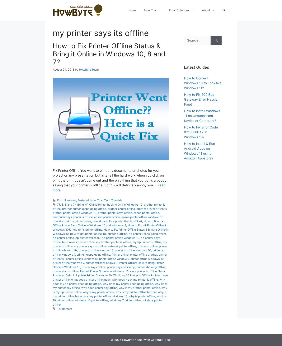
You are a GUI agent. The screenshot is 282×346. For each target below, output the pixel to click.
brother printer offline (121, 208)
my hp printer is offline (147, 242)
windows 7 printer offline (125, 300)
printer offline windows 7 (68, 262)
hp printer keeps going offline (148, 233)
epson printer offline (107, 217)
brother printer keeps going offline (84, 208)
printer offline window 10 (82, 258)
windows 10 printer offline (91, 300)
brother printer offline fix (151, 208)
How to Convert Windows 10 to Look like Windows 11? (202, 83)
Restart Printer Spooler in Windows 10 (104, 271)
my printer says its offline (90, 246)
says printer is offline (143, 271)
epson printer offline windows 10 (142, 217)
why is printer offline (142, 296)
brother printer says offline (115, 212)
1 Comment (64, 308)
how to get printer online (86, 233)
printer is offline (147, 246)
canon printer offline (146, 212)
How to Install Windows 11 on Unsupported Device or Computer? (202, 116)
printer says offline (94, 267)
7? (58, 204)
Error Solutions (179, 10)
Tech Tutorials (113, 200)
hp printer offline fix (87, 237)
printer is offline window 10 (96, 250)
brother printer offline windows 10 (74, 212)
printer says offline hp (121, 267)
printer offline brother (143, 254)
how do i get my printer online (72, 221)
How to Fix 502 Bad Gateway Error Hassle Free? (201, 99)
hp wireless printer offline (78, 242)
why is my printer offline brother (136, 292)
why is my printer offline (98, 292)
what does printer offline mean (90, 279)
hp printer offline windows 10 (120, 237)
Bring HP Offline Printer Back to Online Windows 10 (109, 204)
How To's (96, 200)
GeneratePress (161, 340)
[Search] (216, 40)
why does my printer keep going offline (128, 283)
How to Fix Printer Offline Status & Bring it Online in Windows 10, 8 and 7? (109, 54)
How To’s (150, 10)
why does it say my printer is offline (135, 279)
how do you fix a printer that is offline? (117, 221)
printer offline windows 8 (101, 262)
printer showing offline (151, 267)
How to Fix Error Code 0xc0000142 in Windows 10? (201, 132)
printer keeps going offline (93, 254)
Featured (83, 200)
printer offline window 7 (114, 258)
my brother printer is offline (113, 242)
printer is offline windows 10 (133, 250)
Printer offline (120, 254)
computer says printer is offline (73, 217)
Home (133, 10)
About (206, 10)
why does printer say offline (99, 287)
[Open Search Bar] (224, 10)
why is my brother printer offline (139, 287)
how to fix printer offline (87, 229)
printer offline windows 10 (147, 258)
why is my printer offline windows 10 (103, 296)
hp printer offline (63, 237)
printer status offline (65, 271)
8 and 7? (70, 204)
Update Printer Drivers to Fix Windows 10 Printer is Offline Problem (119, 275)
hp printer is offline (115, 233)
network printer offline (122, 246)
